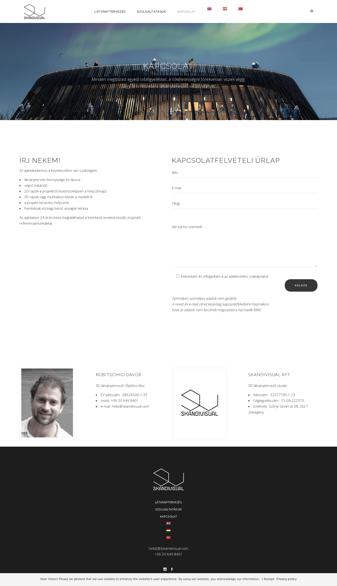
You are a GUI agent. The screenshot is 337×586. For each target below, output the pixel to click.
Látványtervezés (168, 502)
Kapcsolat (168, 516)
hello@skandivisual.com (130, 406)
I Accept (268, 579)
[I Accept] (331, 579)
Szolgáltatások (168, 509)
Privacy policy (286, 579)
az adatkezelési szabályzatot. (246, 276)
